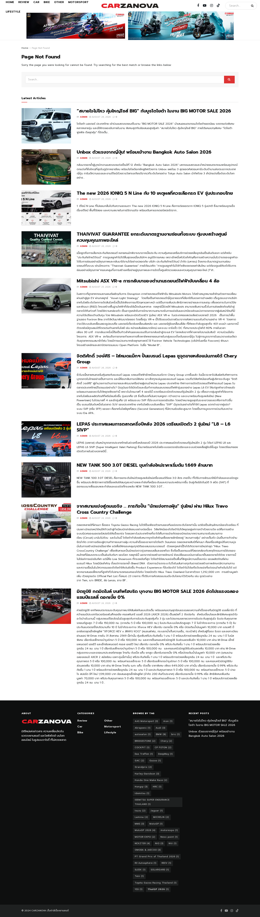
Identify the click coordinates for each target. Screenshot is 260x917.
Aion (167, 721)
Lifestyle (13, 12)
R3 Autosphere (145, 863)
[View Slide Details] (75, 26)
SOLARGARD (160, 869)
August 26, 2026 (101, 117)
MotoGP (156, 823)
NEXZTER (142, 843)
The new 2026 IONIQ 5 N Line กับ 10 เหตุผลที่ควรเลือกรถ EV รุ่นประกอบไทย (155, 193)
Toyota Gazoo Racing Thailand (155, 882)
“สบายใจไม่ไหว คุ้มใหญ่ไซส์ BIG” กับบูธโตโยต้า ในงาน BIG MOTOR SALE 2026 (154, 111)
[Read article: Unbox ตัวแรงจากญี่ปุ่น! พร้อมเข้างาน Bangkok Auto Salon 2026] (46, 167)
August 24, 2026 (100, 436)
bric (175, 734)
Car (79, 727)
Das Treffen (144, 754)
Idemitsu (142, 793)
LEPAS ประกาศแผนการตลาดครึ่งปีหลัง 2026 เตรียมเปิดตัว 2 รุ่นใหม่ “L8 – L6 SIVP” (153, 427)
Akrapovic (142, 728)
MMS (139, 823)
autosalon (143, 734)
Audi (160, 728)
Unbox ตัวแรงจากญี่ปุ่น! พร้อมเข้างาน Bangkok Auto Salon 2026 (144, 152)
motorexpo (169, 830)
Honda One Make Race (151, 780)
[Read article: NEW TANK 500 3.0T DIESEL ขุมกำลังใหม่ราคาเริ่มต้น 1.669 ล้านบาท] (46, 480)
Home (25, 48)
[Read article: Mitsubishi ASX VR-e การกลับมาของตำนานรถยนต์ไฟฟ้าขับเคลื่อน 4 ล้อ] (46, 295)
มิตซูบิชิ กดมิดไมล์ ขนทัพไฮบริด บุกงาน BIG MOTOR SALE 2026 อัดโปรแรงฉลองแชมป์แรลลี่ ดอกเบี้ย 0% (157, 594)
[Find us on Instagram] (211, 5)
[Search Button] (253, 6)
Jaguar (157, 810)
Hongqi (141, 786)
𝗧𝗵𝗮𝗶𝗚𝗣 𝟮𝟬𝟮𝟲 (158, 889)
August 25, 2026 (100, 287)
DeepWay (165, 754)
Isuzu (140, 810)
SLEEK (140, 869)
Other (108, 721)
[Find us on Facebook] (198, 5)
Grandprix (143, 767)
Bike (80, 732)
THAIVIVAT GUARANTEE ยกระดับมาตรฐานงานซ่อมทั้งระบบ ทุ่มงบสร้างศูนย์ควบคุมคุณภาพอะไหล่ (152, 237)
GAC (139, 760)
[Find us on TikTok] (218, 5)
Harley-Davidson (147, 773)
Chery (166, 741)
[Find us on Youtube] (204, 5)
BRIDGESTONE (145, 741)
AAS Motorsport (146, 721)
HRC (157, 786)
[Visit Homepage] (130, 6)
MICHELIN (161, 817)
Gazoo (155, 760)
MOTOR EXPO (145, 837)
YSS (138, 889)
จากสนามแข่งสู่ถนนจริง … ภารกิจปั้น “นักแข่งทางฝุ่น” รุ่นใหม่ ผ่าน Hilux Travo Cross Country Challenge (152, 509)
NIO (159, 843)
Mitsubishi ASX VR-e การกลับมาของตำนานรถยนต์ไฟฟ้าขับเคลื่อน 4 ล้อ (148, 280)
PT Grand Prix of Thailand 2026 (157, 856)
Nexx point (169, 837)
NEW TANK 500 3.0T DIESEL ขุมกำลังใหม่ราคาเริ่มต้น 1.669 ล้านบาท (145, 465)
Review (82, 721)
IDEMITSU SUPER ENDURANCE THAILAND (152, 802)
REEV (166, 863)
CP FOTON (163, 747)
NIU (172, 843)
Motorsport (112, 727)
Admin (83, 117)
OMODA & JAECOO (148, 850)
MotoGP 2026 (145, 830)
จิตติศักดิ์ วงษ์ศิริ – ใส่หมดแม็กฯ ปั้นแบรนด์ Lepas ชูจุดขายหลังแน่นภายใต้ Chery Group (157, 358)
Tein (139, 876)
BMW (161, 734)
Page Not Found (41, 48)
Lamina (141, 817)
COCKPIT (142, 747)
